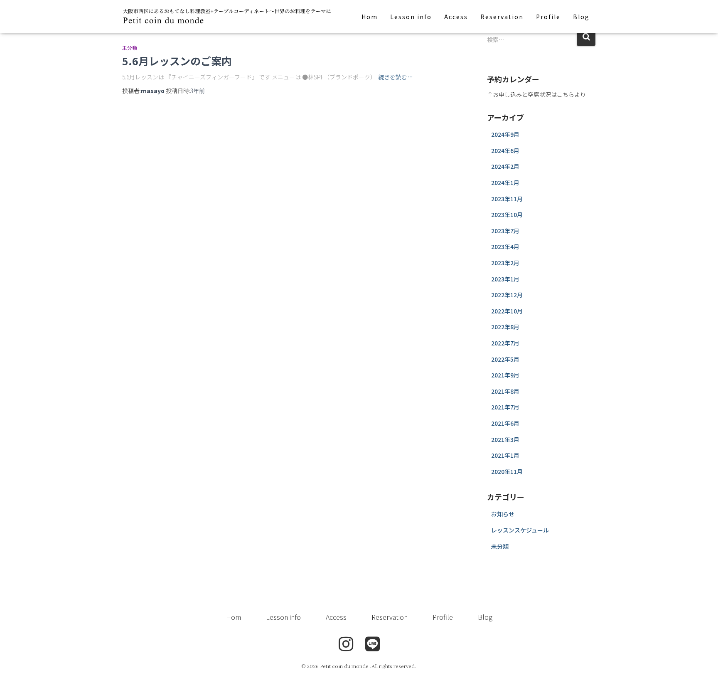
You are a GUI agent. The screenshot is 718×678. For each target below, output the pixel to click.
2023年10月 (507, 214)
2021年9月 (505, 375)
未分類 (129, 47)
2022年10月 (507, 311)
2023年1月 (505, 279)
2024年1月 (505, 182)
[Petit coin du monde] (227, 16)
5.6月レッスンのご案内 (177, 60)
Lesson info (411, 16)
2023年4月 (505, 246)
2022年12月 (507, 295)
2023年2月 (505, 263)
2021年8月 (505, 391)
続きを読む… (395, 77)
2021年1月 (505, 455)
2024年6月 (505, 150)
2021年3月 (505, 439)
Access (456, 16)
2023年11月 (507, 199)
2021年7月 (505, 407)
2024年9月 (505, 134)
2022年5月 (505, 359)
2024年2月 (505, 166)
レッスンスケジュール (520, 530)
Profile (548, 16)
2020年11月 (507, 471)
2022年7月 (505, 343)
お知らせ (502, 514)
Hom (369, 16)
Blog (581, 16)
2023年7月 (505, 231)
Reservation (502, 16)
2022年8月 (505, 327)
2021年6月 (505, 423)
